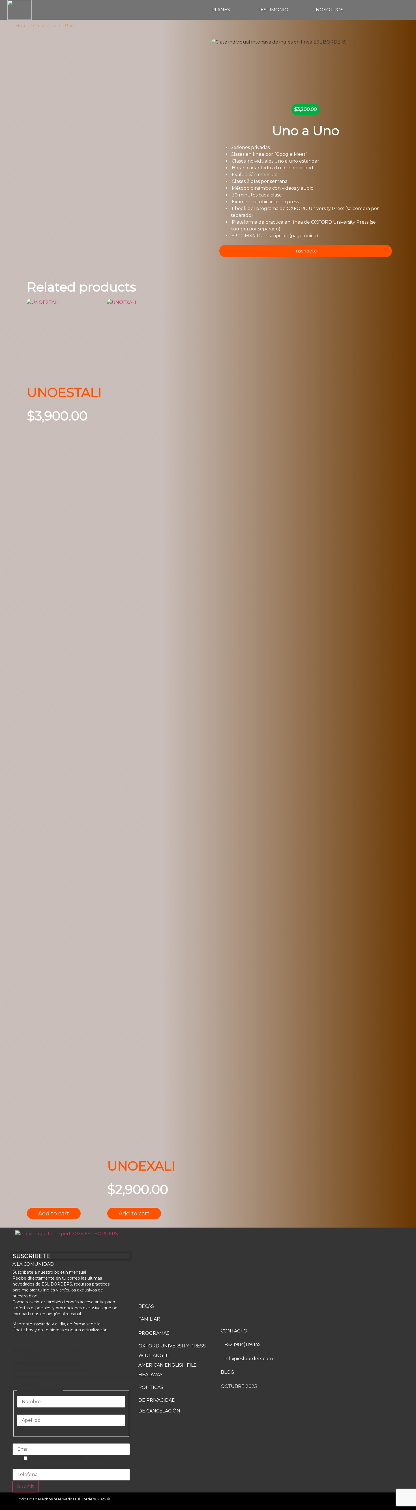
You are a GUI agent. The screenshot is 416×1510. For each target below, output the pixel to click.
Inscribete (305, 251)
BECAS (146, 1306)
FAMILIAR (149, 1319)
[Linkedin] (393, 1501)
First (22, 1411)
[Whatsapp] (351, 1501)
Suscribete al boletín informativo (64, 1458)
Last (21, 1429)
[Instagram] (379, 1501)
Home (22, 25)
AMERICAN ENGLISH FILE (167, 1365)
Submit (25, 1486)
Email (20, 1440)
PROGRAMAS (154, 1333)
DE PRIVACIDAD (156, 1400)
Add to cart (53, 1213)
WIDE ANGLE (153, 1355)
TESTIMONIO (273, 9)
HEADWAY (150, 1374)
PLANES (220, 9)
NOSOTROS (330, 9)
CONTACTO (234, 1331)
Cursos (40, 25)
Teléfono (22, 1465)
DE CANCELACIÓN (159, 1411)
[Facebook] (365, 1501)
